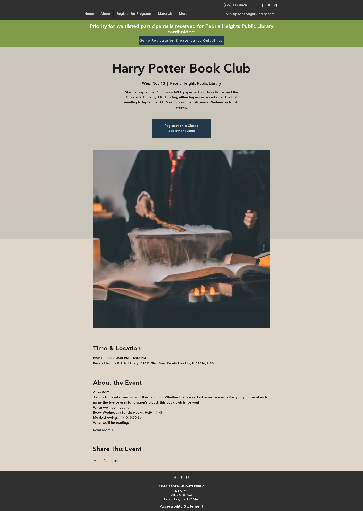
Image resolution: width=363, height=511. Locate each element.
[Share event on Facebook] (95, 460)
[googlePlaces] (269, 5)
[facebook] (262, 5)
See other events (181, 131)
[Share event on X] (105, 460)
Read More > (103, 430)
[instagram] (275, 5)
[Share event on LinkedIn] (116, 460)
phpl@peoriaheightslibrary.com (250, 14)
